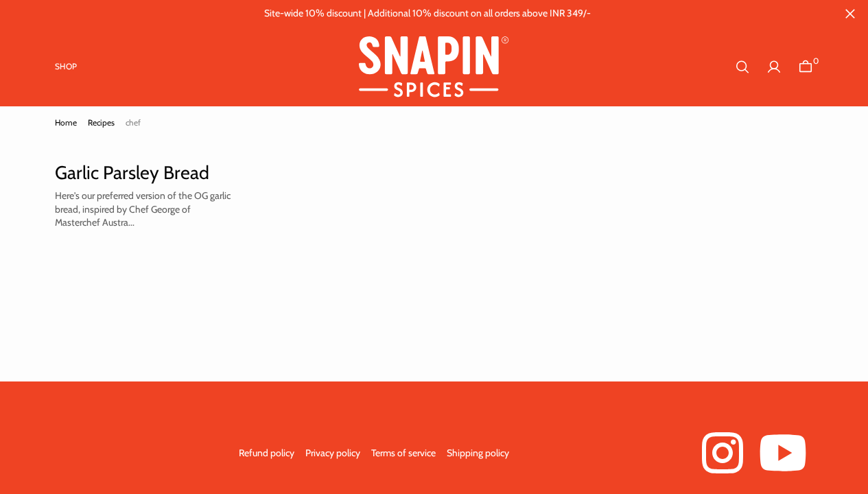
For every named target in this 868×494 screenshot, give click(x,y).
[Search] (742, 67)
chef (66, 159)
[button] (774, 67)
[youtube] (783, 453)
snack (222, 159)
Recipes (101, 122)
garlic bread (119, 159)
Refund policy (266, 453)
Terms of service (403, 453)
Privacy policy (332, 453)
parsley (178, 159)
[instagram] (722, 453)
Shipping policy (478, 453)
